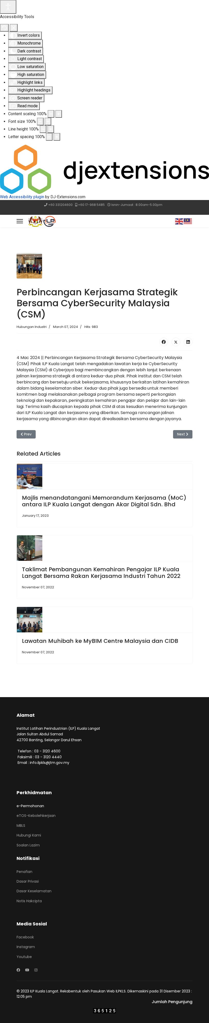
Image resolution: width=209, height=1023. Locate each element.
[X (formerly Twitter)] (176, 342)
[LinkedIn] (188, 342)
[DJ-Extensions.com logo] (104, 169)
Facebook (25, 937)
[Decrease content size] (51, 114)
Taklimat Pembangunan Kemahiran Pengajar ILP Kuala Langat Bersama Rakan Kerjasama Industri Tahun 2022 (101, 572)
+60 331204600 (60, 205)
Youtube (24, 956)
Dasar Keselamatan (34, 891)
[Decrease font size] (40, 121)
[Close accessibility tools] (14, 28)
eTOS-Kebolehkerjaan (36, 815)
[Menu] (20, 221)
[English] (179, 221)
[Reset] (4, 28)
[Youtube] (27, 970)
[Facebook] (163, 342)
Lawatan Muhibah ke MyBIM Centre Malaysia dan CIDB (100, 641)
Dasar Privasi (28, 881)
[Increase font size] (48, 121)
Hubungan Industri (32, 326)
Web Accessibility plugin (22, 196)
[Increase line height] (50, 129)
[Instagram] (35, 970)
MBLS (21, 825)
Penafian (24, 871)
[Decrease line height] (43, 129)
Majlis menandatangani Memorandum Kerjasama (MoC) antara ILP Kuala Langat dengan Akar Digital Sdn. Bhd (104, 501)
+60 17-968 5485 (91, 205)
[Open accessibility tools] (8, 7)
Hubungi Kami (29, 835)
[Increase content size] (58, 114)
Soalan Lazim (28, 845)
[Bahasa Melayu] (188, 221)
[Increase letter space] (57, 137)
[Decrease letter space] (49, 137)
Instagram (26, 946)
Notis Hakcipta (29, 901)
